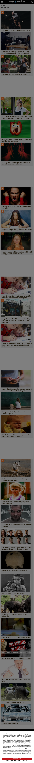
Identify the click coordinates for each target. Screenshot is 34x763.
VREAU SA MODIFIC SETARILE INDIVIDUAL (17, 760)
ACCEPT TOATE (17, 758)
